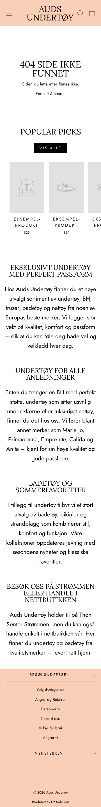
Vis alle (50, 148)
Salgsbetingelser (50, 690)
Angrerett (50, 737)
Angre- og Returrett (50, 699)
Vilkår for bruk (51, 728)
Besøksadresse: (49, 674)
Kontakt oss (50, 718)
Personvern (50, 709)
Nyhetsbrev (49, 753)
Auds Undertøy (50, 13)
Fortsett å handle (51, 94)
